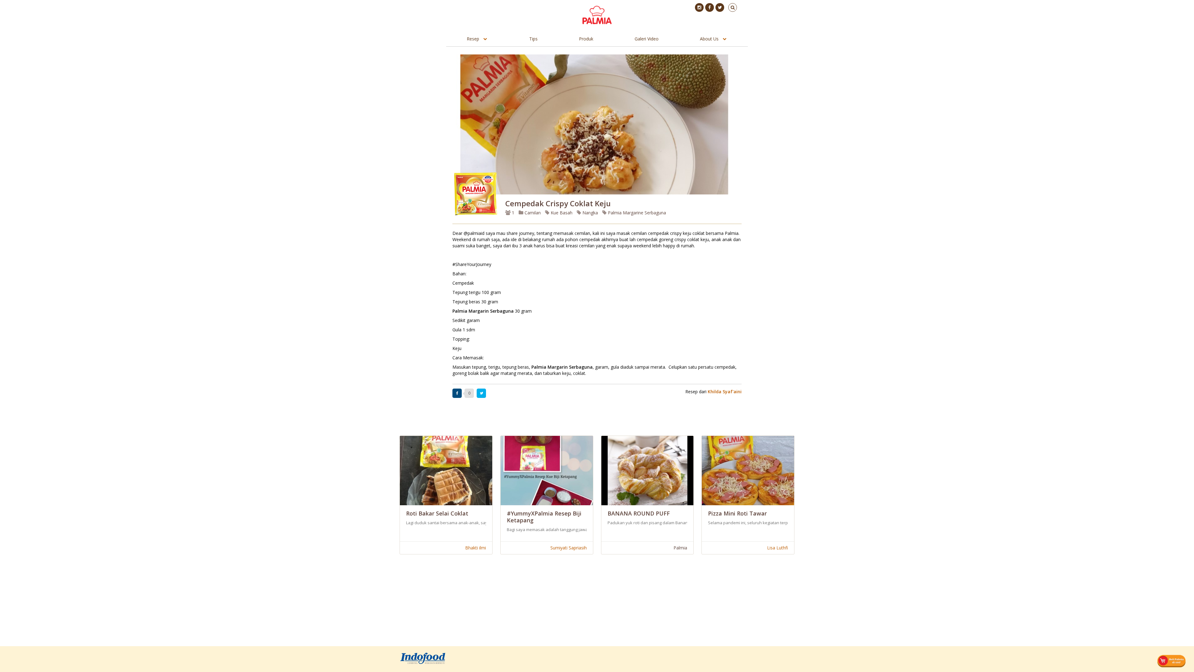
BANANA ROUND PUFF (639, 513)
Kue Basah (560, 213)
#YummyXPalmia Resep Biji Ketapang (544, 517)
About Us (709, 39)
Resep (473, 39)
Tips (533, 39)
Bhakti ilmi (475, 548)
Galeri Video (647, 39)
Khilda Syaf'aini (725, 391)
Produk (586, 39)
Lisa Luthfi (777, 548)
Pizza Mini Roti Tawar (737, 513)
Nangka (589, 213)
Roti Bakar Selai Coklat (437, 513)
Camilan (532, 213)
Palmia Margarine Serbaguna (636, 213)
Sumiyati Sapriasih (568, 548)
